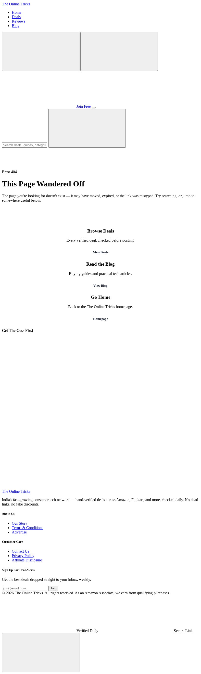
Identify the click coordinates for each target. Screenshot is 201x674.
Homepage (100, 319)
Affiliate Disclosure (27, 560)
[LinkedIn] (38, 487)
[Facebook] (113, 411)
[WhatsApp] (113, 374)
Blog (15, 26)
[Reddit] (113, 487)
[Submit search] (87, 128)
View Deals (100, 252)
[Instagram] (38, 411)
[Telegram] (38, 374)
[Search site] (40, 51)
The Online (16, 4)
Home (16, 12)
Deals (16, 17)
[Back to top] (40, 652)
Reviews (18, 21)
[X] (113, 449)
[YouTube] (38, 449)
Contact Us (20, 551)
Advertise (19, 532)
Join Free (83, 106)
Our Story (19, 523)
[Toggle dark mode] (119, 51)
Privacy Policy (23, 556)
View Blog (100, 285)
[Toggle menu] (94, 107)
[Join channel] (38, 106)
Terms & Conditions (27, 528)
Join (53, 588)
